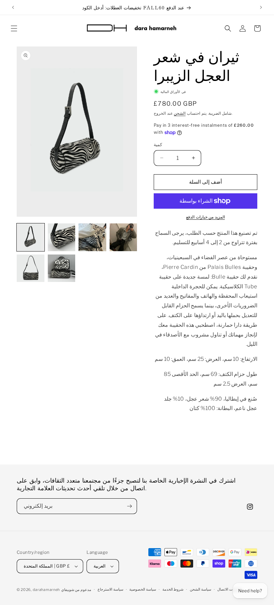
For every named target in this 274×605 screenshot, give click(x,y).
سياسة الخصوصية (142, 589)
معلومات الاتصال (230, 589)
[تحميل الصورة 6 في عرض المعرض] (62, 268)
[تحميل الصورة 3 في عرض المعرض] (92, 237)
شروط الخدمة (173, 589)
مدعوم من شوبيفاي (76, 589)
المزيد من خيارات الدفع (205, 216)
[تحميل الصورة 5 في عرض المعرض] (30, 268)
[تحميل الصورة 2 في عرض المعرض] (62, 237)
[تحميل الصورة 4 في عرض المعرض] (123, 237)
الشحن (179, 113)
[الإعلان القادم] (261, 7)
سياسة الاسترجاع (110, 589)
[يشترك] (129, 506)
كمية (158, 144)
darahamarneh (46, 589)
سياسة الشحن (200, 589)
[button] (14, 28)
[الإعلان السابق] (13, 7)
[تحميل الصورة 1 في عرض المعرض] (30, 237)
